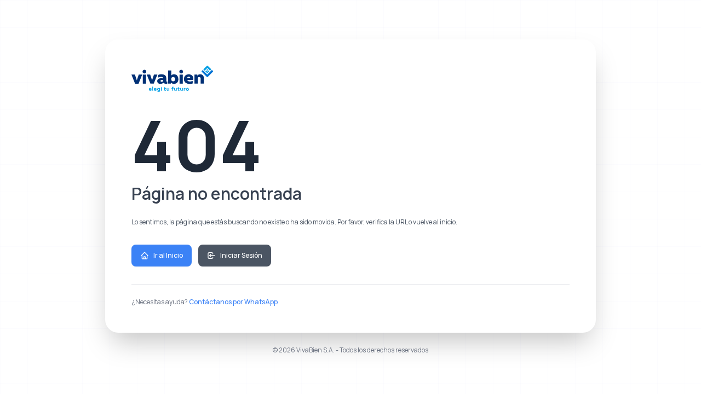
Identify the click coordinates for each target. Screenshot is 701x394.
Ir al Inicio (168, 255)
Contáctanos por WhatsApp (233, 301)
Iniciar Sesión (241, 255)
